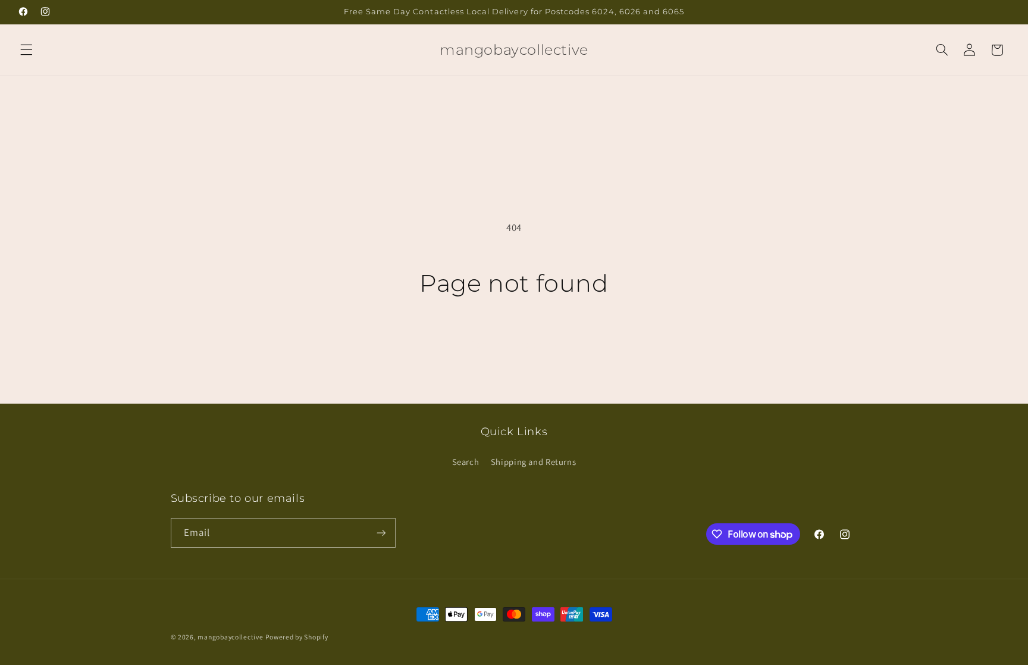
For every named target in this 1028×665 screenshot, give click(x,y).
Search (465, 461)
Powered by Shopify (296, 636)
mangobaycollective (230, 636)
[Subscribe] (380, 532)
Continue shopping (514, 344)
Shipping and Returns (533, 461)
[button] (26, 50)
